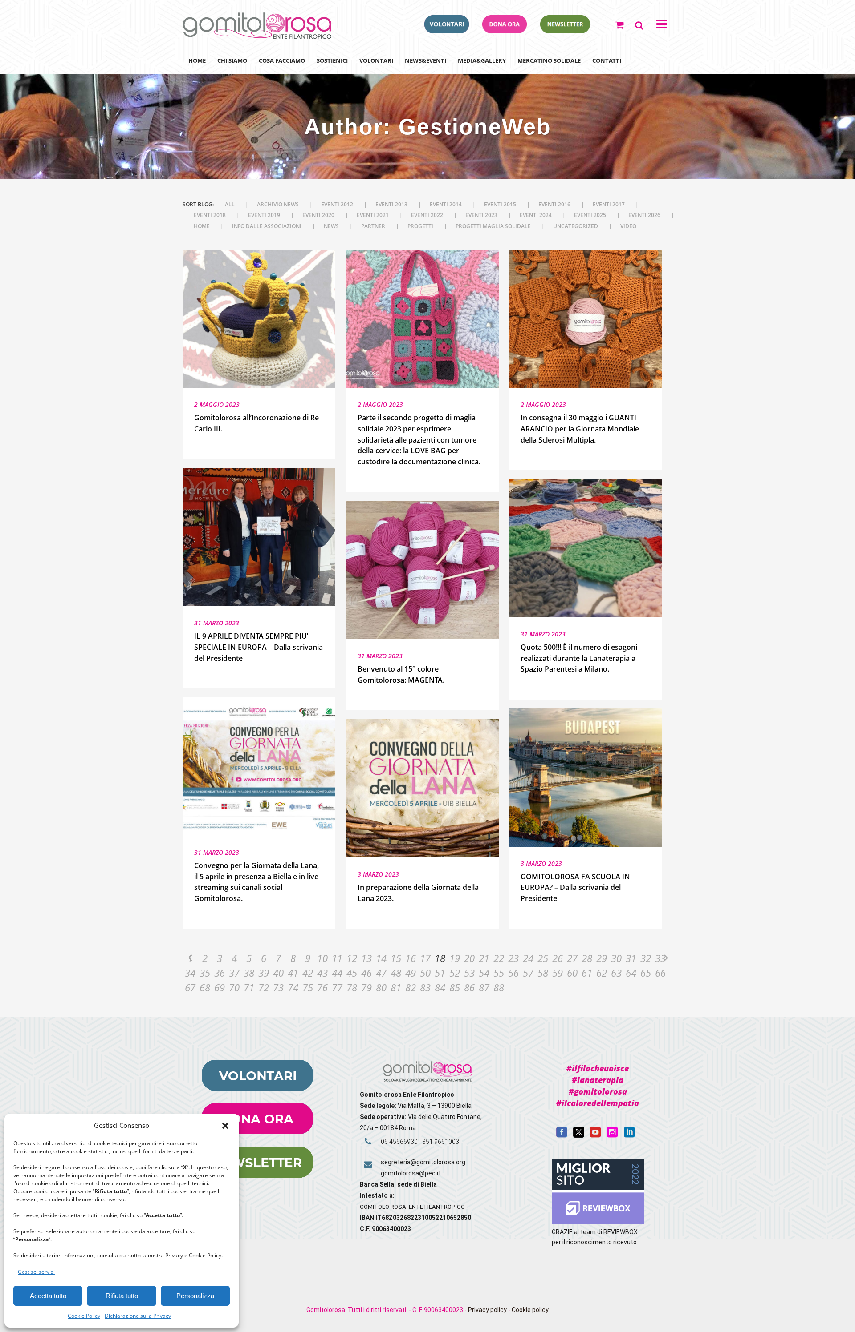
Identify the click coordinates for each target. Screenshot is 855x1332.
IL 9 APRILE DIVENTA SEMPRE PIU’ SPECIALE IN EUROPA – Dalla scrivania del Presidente (258, 647)
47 (381, 972)
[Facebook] (561, 1135)
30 (616, 958)
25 (542, 958)
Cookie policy (530, 1309)
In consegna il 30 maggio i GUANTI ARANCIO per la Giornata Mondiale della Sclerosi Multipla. (580, 428)
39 (263, 972)
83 (425, 987)
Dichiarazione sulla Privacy (138, 1316)
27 (572, 958)
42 (307, 972)
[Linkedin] (629, 1135)
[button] (225, 1125)
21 (484, 958)
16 (410, 958)
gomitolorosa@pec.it (411, 1173)
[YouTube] (595, 1135)
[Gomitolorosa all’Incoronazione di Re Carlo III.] (259, 319)
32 (645, 958)
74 (293, 987)
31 (631, 958)
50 (425, 972)
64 (631, 972)
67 (190, 987)
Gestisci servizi (36, 1272)
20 (469, 958)
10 (322, 958)
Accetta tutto (48, 1296)
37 (234, 972)
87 (484, 987)
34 (190, 972)
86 (469, 987)
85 (454, 987)
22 (498, 958)
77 (337, 987)
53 (469, 972)
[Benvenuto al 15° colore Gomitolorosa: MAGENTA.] (422, 570)
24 (528, 958)
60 (572, 972)
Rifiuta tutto (122, 1296)
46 (366, 972)
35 (205, 972)
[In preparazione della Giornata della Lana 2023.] (422, 788)
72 (263, 987)
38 (249, 972)
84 (440, 987)
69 (219, 987)
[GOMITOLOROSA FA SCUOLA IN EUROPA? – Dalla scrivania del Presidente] (585, 777)
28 (587, 958)
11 (337, 958)
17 (425, 958)
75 (307, 987)
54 (484, 972)
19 (454, 958)
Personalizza (195, 1296)
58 (542, 972)
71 (249, 987)
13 (366, 958)
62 (601, 972)
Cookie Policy (84, 1316)
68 (205, 987)
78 (351, 987)
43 (322, 972)
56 (513, 972)
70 (234, 987)
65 (645, 972)
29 (601, 958)
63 (616, 972)
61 (587, 972)
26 (557, 958)
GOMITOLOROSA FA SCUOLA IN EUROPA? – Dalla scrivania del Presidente (575, 887)
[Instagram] (612, 1135)
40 (278, 972)
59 (557, 972)
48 (396, 972)
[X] (578, 1135)
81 (396, 987)
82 (410, 987)
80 (381, 987)
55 (498, 972)
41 (293, 972)
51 (440, 972)
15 (396, 958)
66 (660, 972)
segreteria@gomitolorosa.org (423, 1162)
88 (498, 987)
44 (337, 972)
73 (278, 987)
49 (410, 972)
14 (381, 958)
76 (322, 987)
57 (528, 972)
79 (366, 987)
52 (454, 972)
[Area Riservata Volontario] (446, 31)
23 (513, 958)
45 (351, 972)
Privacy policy (487, 1309)
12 (351, 958)
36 (219, 972)
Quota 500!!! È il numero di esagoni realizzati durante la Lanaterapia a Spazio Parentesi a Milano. (579, 658)
